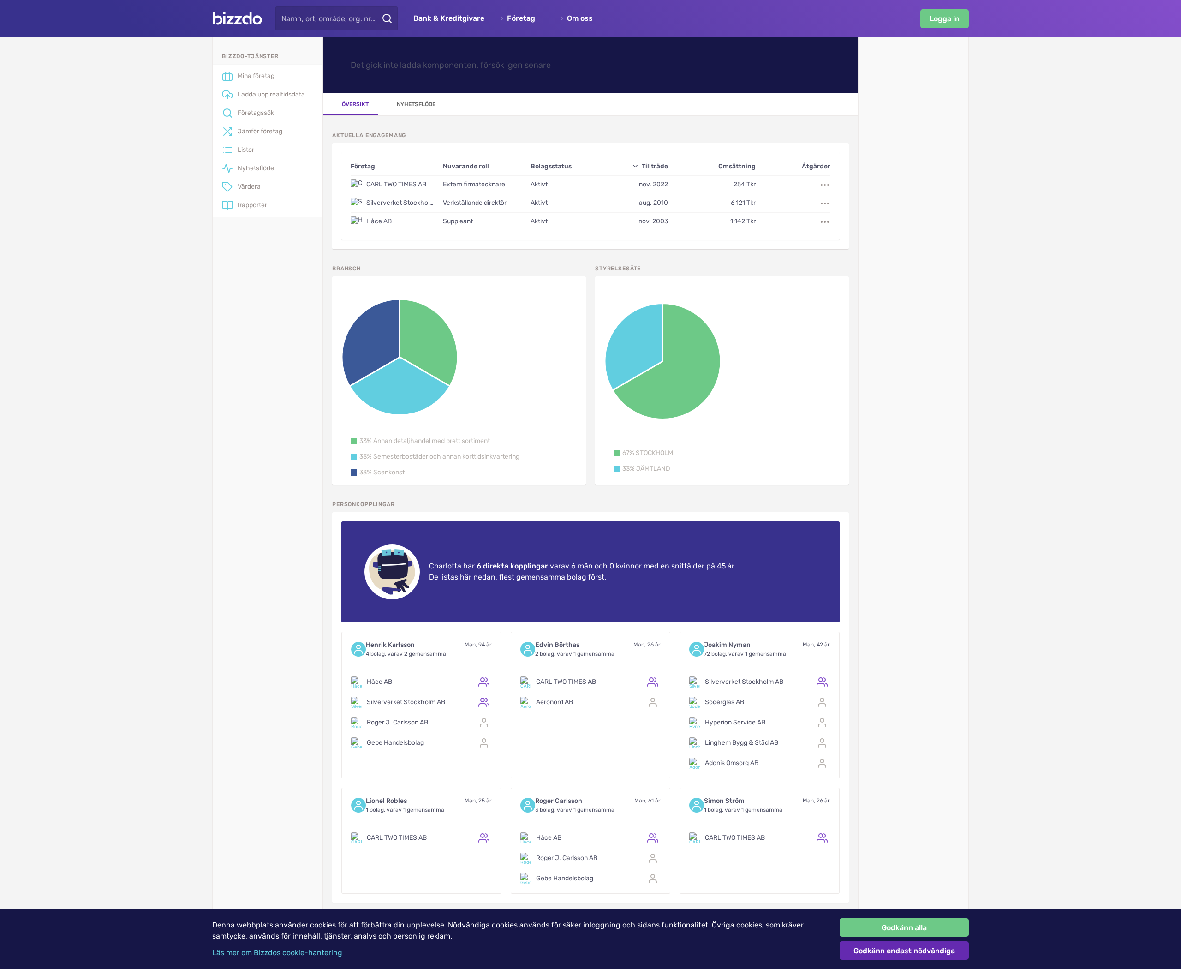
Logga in (945, 18)
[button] (420, 441)
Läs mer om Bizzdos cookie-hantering (277, 952)
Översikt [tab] (355, 104)
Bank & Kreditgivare (448, 18)
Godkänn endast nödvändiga (904, 950)
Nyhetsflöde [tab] (416, 104)
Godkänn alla (904, 927)
